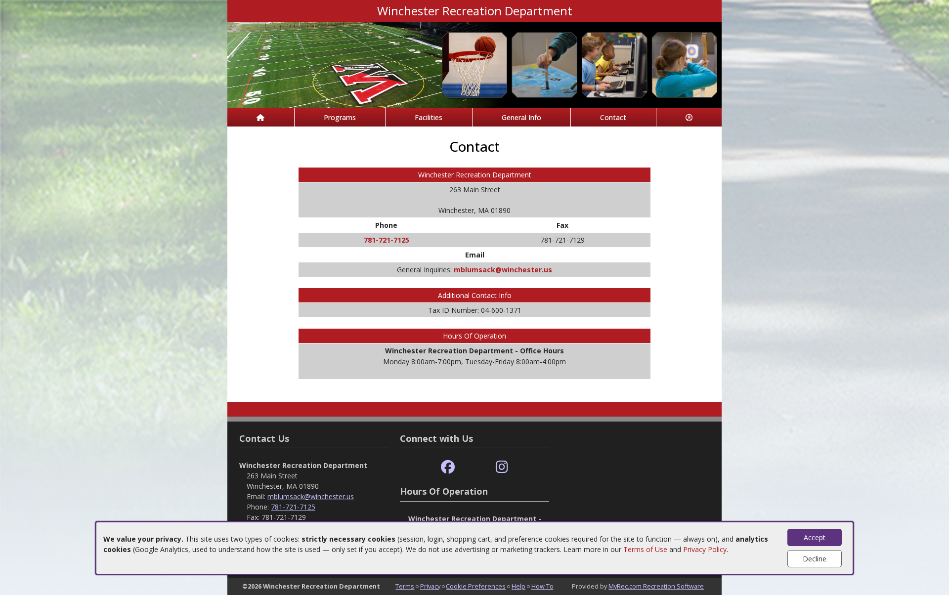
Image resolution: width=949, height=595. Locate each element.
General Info (521, 117)
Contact (613, 117)
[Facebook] (448, 467)
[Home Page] (260, 117)
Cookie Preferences (476, 586)
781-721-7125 (386, 240)
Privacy (430, 586)
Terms (404, 586)
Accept (814, 537)
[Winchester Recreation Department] (474, 64)
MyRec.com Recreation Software (656, 586)
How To (542, 586)
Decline (814, 558)
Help (518, 586)
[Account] (689, 117)
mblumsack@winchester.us (503, 269)
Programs (340, 117)
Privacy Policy (705, 549)
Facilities (428, 117)
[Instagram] (502, 467)
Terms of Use (645, 549)
